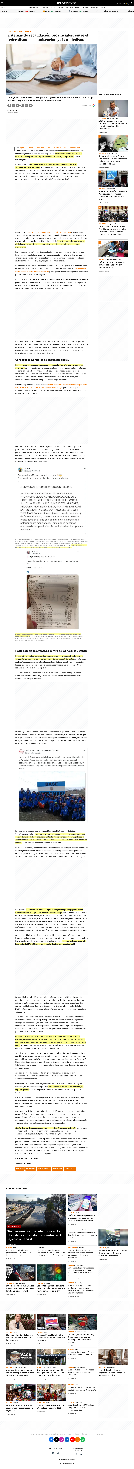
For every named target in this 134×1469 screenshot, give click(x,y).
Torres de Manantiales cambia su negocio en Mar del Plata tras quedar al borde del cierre (51, 1373)
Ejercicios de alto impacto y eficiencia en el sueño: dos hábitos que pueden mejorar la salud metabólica (81, 1254)
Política (53, 8)
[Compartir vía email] (31, 105)
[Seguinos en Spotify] (82, 1439)
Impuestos (69, 8)
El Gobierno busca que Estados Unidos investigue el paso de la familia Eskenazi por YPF (20, 1288)
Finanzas (60, 8)
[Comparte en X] (13, 105)
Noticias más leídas (16, 1188)
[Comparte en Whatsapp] (18, 105)
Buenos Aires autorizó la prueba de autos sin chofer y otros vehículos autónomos (112, 1253)
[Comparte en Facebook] (9, 105)
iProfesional (11, 31)
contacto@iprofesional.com (67, 1463)
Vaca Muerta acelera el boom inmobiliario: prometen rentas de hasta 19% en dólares (20, 1373)
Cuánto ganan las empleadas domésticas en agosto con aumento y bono (111, 265)
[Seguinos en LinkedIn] (67, 1439)
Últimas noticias (34, 8)
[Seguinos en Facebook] (51, 1439)
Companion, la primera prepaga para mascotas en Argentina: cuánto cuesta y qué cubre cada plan (81, 1272)
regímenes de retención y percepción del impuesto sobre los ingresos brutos (50, 148)
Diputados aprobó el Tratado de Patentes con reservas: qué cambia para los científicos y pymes (112, 195)
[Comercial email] (76, 1454)
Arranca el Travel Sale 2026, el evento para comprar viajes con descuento (51, 1337)
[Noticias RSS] (77, 1439)
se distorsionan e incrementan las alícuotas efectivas (49, 232)
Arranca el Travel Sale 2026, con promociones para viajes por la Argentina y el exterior (19, 1253)
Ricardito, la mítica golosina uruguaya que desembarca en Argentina (19, 1408)
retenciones (30, 1169)
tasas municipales (44, 1169)
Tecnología (94, 8)
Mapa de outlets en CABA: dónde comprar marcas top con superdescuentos (81, 1407)
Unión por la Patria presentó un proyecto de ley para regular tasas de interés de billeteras (82, 1218)
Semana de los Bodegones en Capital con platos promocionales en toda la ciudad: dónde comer (51, 1253)
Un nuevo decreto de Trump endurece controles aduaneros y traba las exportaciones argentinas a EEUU (112, 160)
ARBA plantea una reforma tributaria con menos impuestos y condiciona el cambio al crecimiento (113, 125)
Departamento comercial (78, 1450)
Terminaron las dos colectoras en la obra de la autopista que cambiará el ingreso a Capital (34, 1235)
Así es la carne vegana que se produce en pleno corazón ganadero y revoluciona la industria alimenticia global (82, 1289)
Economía (45, 8)
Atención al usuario (55, 1449)
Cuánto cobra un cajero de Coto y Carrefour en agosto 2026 (51, 1406)
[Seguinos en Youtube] (72, 1439)
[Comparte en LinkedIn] (22, 105)
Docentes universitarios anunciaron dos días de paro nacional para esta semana (82, 1235)
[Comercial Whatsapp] (81, 1454)
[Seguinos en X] (56, 1439)
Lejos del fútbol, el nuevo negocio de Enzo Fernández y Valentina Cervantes (81, 1372)
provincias (20, 1169)
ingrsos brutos (70, 1169)
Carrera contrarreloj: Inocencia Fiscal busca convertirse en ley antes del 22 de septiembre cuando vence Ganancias (112, 230)
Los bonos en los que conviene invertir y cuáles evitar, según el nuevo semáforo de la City (51, 1288)
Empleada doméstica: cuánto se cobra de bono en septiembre (81, 1353)
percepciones (57, 1169)
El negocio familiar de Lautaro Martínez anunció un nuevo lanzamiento (19, 1337)
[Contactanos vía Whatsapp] (58, 1453)
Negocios (85, 8)
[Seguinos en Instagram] (61, 1439)
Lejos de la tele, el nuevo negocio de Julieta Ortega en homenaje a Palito (111, 1373)
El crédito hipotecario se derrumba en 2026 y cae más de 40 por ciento (82, 1388)
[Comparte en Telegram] (26, 105)
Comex (103, 8)
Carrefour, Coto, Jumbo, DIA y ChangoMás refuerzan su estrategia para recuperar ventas (81, 1338)
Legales (77, 8)
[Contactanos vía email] (53, 1453)
